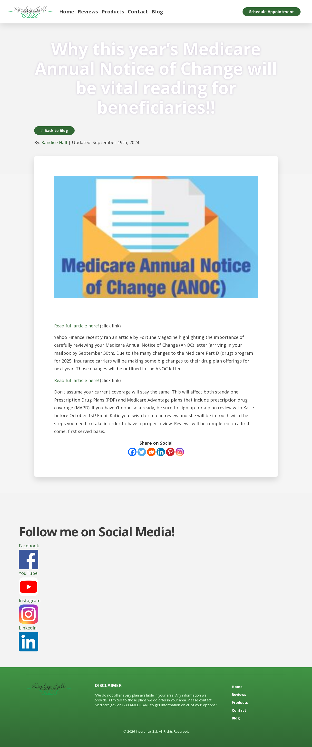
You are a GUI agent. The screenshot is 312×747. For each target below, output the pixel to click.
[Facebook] (132, 452)
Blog (157, 11)
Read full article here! (76, 326)
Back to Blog (56, 130)
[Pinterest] (170, 452)
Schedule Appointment (271, 11)
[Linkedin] (160, 452)
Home (66, 11)
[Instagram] (180, 452)
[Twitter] (141, 452)
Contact (138, 11)
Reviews (88, 11)
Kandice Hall (54, 142)
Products (113, 11)
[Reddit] (151, 452)
